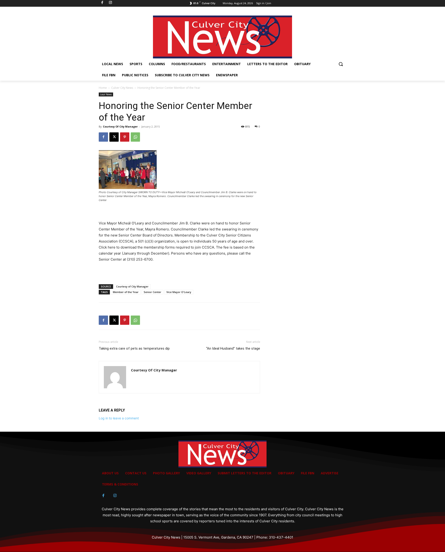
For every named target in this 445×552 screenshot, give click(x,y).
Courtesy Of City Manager (120, 126)
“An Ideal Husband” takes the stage (233, 348)
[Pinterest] (124, 137)
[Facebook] (103, 137)
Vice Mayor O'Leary (178, 292)
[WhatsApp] (135, 137)
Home (103, 88)
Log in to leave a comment (119, 418)
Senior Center (152, 292)
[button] (340, 64)
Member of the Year (126, 292)
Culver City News (122, 88)
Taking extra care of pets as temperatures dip (134, 348)
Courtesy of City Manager (132, 286)
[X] (114, 137)
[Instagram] (115, 495)
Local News (106, 94)
